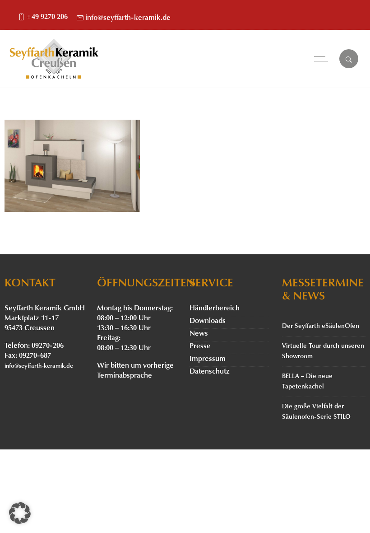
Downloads (208, 321)
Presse (200, 346)
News (199, 333)
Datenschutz (210, 371)
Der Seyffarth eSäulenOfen (320, 326)
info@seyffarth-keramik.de (128, 18)
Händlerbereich (215, 308)
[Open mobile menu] (323, 59)
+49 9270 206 (47, 17)
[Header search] (349, 59)
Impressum (208, 359)
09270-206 (48, 346)
